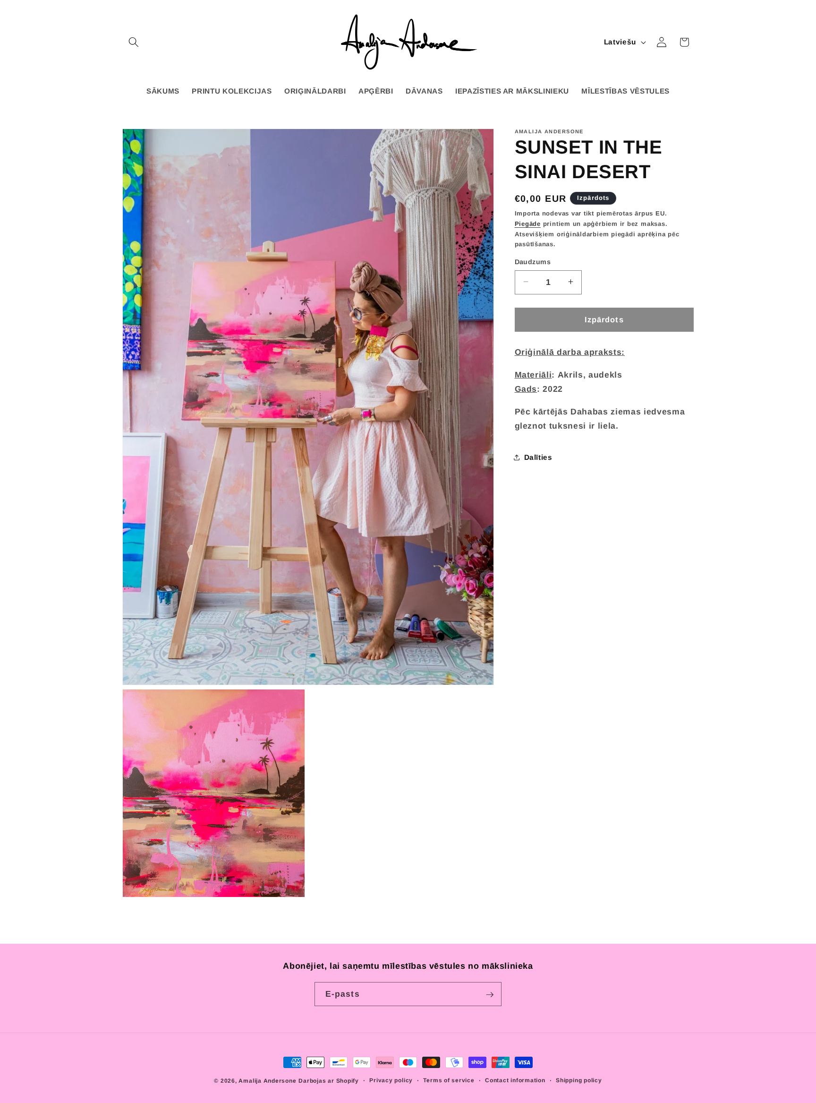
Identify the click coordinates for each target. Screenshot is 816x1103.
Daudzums (533, 261)
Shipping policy (579, 1080)
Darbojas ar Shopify (328, 1080)
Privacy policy (391, 1080)
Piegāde (528, 223)
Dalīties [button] (538, 457)
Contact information (515, 1080)
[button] (133, 42)
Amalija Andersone (267, 1080)
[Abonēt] (489, 994)
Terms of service (448, 1080)
